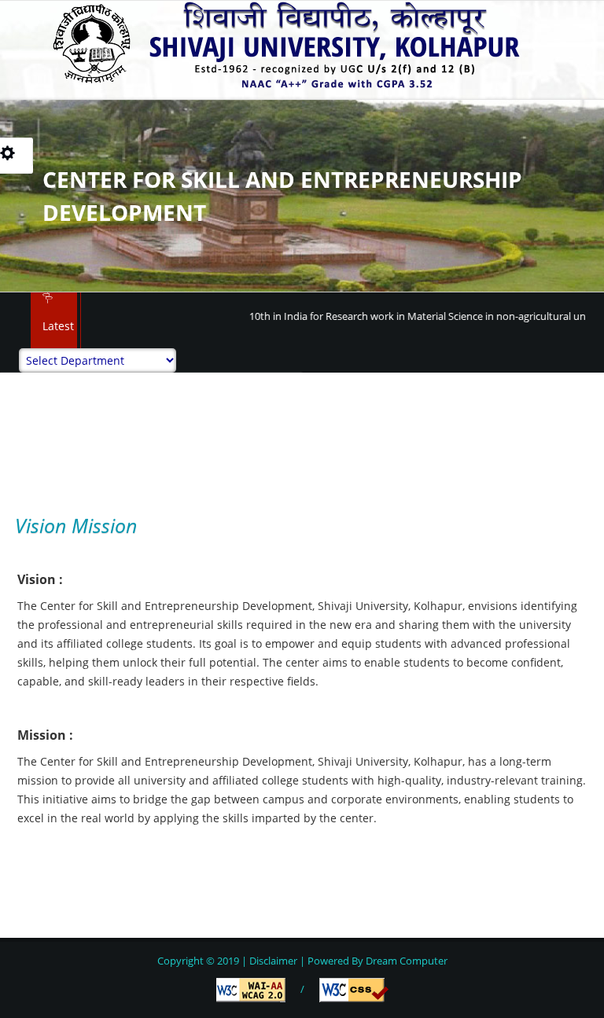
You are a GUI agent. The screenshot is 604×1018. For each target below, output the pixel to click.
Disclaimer (273, 961)
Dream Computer (405, 961)
